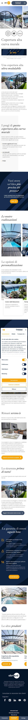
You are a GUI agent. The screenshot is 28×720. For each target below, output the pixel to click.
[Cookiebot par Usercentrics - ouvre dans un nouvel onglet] (16, 330)
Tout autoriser (14, 380)
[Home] (7, 4)
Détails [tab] (13, 334)
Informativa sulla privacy (14, 712)
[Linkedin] (15, 700)
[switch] (24, 364)
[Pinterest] (25, 700)
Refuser (14, 389)
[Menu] (2, 3)
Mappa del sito (14, 714)
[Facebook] (5, 700)
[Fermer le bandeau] (25, 329)
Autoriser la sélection (14, 384)
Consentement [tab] (5, 334)
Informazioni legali (14, 710)
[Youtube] (20, 700)
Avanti (12, 201)
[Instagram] (10, 700)
